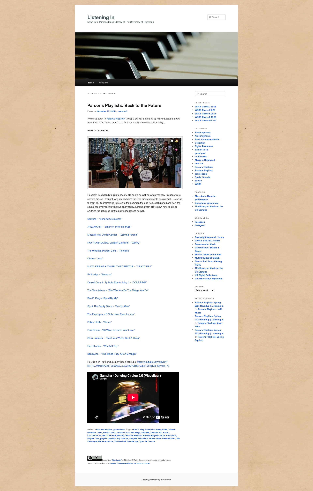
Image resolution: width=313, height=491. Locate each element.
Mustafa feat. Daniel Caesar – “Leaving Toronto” (112, 234)
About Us (103, 82)
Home (91, 82)
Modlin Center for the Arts (208, 254)
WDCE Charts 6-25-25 (205, 113)
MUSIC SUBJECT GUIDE (207, 257)
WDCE (198, 184)
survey (198, 180)
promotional (119, 429)
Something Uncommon (206, 202)
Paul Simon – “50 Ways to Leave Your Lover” (111, 330)
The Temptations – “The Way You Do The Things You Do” (117, 290)
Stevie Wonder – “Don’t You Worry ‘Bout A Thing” (113, 338)
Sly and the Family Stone (149, 438)
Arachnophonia (202, 132)
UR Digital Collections (206, 275)
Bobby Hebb (161, 429)
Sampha (133, 438)
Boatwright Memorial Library (209, 237)
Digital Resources (204, 146)
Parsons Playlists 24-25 (154, 435)
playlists (112, 438)
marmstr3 (122, 111)
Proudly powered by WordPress (156, 479)
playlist (103, 438)
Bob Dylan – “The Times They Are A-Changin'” (112, 353)
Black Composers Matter (207, 139)
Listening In (100, 17)
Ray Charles (122, 438)
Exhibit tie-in (201, 149)
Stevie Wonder (168, 438)
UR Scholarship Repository (208, 278)
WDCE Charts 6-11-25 (205, 120)
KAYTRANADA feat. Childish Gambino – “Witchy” (113, 242)
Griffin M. (145, 432)
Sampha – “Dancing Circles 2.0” (104, 218)
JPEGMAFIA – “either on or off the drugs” (109, 226)
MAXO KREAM (109, 435)
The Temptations (105, 441)
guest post (200, 153)
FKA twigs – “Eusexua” (99, 274)
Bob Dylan (150, 429)
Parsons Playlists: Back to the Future (124, 105)
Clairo (99, 432)
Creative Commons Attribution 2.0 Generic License (130, 463)
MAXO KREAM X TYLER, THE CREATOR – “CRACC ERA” (119, 266)
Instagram (200, 225)
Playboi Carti (93, 438)
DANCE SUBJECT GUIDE (207, 240)
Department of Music (205, 244)
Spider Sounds (202, 177)
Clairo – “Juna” (95, 258)
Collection (200, 142)
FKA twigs (135, 432)
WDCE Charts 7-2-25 (205, 110)
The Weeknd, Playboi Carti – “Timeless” (108, 250)
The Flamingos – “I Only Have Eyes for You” (110, 314)
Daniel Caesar (109, 432)
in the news (201, 156)
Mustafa (121, 435)
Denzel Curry (123, 432)
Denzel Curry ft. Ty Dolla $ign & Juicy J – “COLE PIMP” (117, 282)
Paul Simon (171, 435)
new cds (199, 163)
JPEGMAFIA (156, 432)
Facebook (200, 221)
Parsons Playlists (115, 118)
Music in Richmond (205, 159)
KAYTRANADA (94, 435)
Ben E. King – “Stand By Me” (102, 298)
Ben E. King (138, 429)
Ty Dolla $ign (132, 441)
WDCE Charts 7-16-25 (205, 106)
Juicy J (166, 432)
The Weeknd (120, 441)
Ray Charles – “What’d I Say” (103, 346)
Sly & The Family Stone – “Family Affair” (108, 306)
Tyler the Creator (147, 441)
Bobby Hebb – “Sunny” (99, 322)
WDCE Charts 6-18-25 (205, 117)
